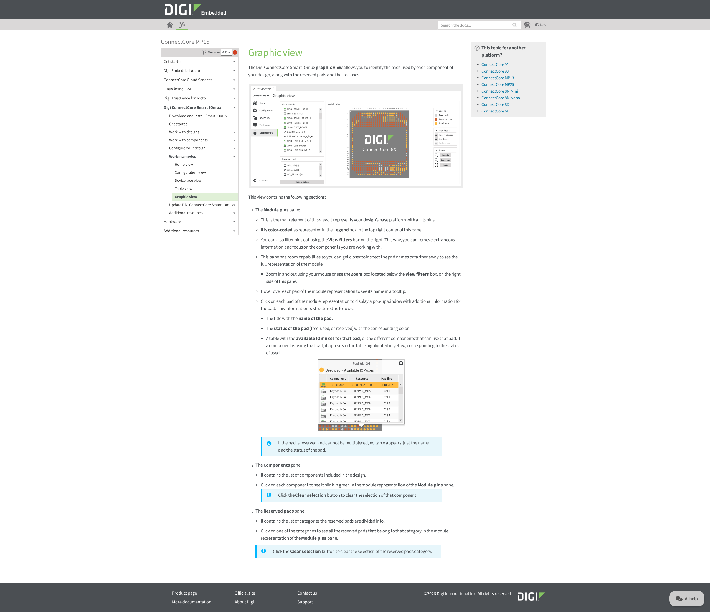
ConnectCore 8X (495, 104)
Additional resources (186, 213)
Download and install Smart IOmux (198, 116)
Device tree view (188, 180)
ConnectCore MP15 (185, 41)
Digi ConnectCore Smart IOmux (192, 108)
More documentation (191, 602)
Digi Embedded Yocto (182, 71)
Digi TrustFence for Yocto (185, 98)
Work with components (188, 140)
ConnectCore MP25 (497, 85)
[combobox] (479, 25)
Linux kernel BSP (178, 89)
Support (305, 602)
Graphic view (186, 197)
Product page (184, 593)
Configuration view (190, 172)
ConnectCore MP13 (497, 78)
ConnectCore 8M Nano (500, 98)
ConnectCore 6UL (496, 111)
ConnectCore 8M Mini (499, 91)
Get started (173, 62)
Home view (184, 164)
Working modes (182, 156)
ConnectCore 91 (495, 65)
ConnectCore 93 (495, 71)
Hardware (172, 222)
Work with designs (184, 132)
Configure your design (187, 148)
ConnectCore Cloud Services (188, 80)
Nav (542, 25)
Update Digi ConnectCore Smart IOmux (201, 205)
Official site (245, 593)
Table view (183, 188)
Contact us (307, 593)
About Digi (244, 602)
